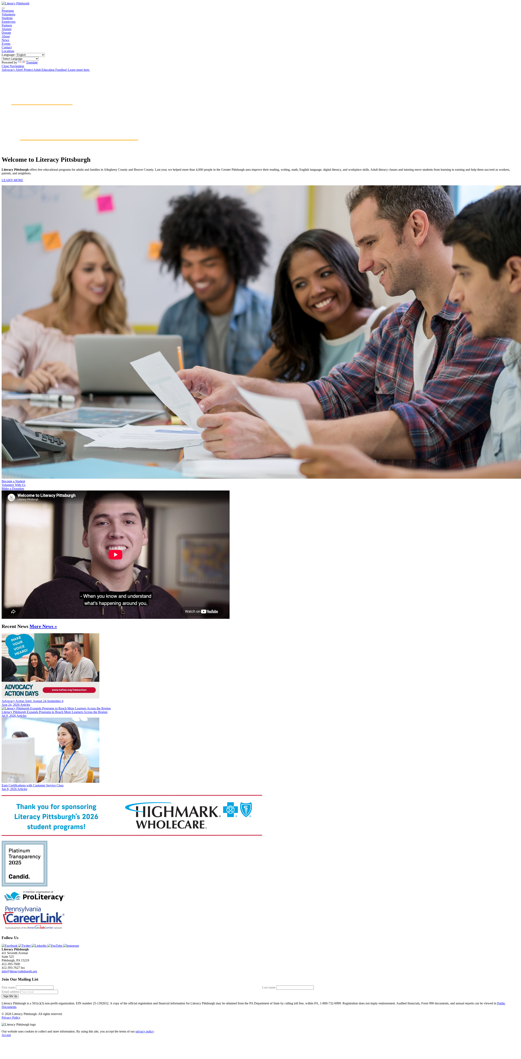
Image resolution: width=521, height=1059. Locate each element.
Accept (6, 1035)
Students (7, 18)
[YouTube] (55, 945)
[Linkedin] (39, 945)
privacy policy (145, 1031)
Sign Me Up (10, 996)
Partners (7, 25)
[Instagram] (71, 945)
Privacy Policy (11, 1017)
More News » (43, 626)
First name (8, 987)
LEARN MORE (12, 180)
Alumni (6, 29)
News (5, 40)
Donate (6, 32)
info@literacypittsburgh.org (19, 971)
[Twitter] (25, 945)
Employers (8, 21)
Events (6, 43)
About (6, 36)
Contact (7, 47)
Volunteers (8, 14)
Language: (8, 54)
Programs (8, 10)
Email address (11, 991)
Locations (8, 51)
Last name (268, 987)
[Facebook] (10, 945)
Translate (32, 62)
